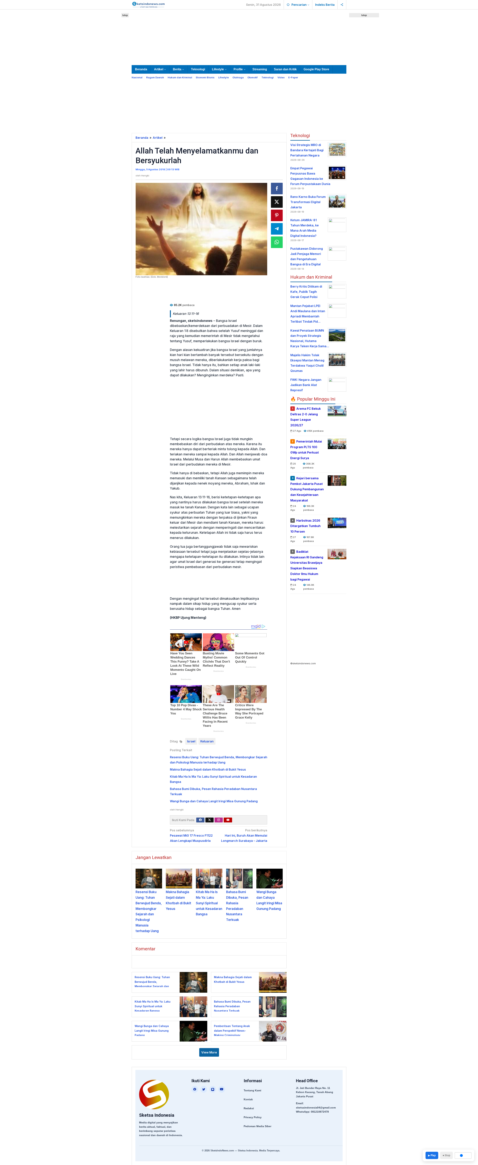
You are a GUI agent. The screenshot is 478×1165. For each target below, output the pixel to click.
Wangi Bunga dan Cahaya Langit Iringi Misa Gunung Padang (214, 801)
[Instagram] (219, 820)
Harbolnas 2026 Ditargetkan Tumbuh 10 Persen (305, 526)
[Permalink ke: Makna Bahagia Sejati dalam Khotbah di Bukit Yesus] (179, 878)
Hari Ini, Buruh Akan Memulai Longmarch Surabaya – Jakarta (244, 835)
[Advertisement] (239, 36)
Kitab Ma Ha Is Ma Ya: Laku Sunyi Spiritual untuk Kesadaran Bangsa (209, 903)
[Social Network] (342, 4)
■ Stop (446, 1155)
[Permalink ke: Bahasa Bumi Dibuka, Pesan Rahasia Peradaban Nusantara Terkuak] (239, 878)
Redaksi (249, 1108)
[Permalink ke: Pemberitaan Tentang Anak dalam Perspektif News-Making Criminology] (271, 1031)
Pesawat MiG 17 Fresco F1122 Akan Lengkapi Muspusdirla (191, 835)
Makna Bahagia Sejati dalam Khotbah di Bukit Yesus (208, 769)
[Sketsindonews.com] (148, 4)
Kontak (248, 1099)
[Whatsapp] (277, 242)
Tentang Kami (252, 1090)
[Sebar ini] (277, 188)
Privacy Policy (253, 1117)
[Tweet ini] (277, 202)
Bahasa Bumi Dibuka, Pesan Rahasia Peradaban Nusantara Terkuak (232, 1006)
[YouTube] (221, 1089)
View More (209, 1052)
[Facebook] (200, 820)
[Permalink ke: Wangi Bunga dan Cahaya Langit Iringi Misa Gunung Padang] (269, 878)
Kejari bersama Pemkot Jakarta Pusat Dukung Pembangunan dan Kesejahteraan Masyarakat (307, 489)
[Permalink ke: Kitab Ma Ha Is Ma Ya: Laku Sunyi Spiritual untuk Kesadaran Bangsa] (209, 878)
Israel (191, 741)
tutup (125, 15)
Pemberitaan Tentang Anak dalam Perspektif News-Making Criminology (232, 1030)
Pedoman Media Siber (257, 1126)
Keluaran (207, 741)
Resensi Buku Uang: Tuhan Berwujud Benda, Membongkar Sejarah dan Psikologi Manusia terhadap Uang (153, 986)
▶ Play (432, 1155)
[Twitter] (209, 820)
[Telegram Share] (277, 229)
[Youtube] (228, 820)
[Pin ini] (277, 215)
